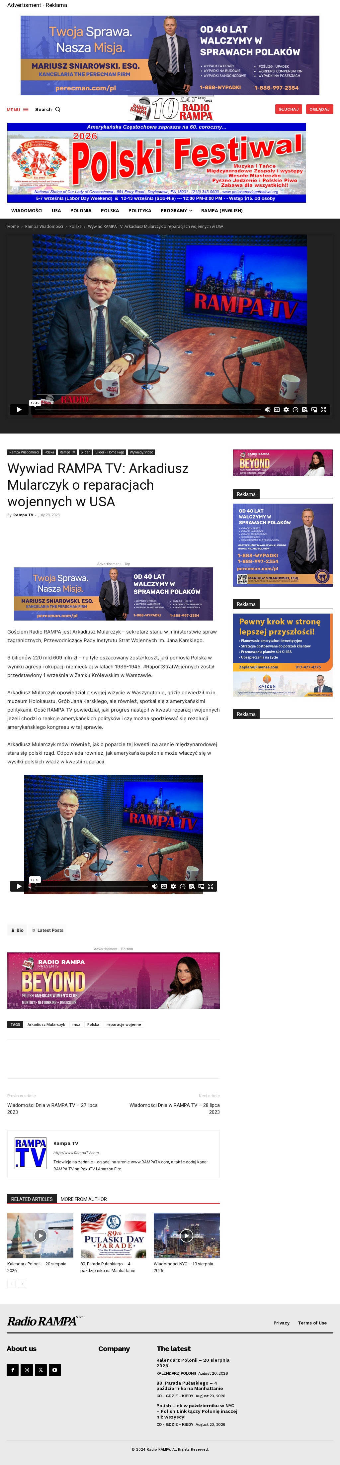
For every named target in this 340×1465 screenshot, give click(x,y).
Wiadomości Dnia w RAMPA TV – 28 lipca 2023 (174, 1108)
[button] (49, 109)
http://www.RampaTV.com (76, 1152)
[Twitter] (41, 1370)
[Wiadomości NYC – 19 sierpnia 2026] (187, 1235)
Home (13, 226)
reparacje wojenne (124, 1024)
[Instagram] (27, 1370)
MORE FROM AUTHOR (84, 1199)
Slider (85, 452)
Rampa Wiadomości (44, 226)
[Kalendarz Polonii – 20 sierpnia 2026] (40, 1235)
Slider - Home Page (109, 452)
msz (76, 1024)
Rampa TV (67, 452)
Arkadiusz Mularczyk (46, 1024)
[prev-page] (11, 1284)
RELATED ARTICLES (32, 1199)
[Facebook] (13, 1370)
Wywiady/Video (141, 452)
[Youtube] (55, 1370)
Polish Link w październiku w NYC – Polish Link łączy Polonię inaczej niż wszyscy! (196, 1411)
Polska (75, 226)
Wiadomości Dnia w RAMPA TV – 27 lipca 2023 (52, 1108)
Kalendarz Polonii (176, 1373)
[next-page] (22, 1284)
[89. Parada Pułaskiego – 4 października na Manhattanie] (113, 1235)
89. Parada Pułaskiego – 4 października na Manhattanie (189, 1385)
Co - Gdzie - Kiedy (175, 1396)
